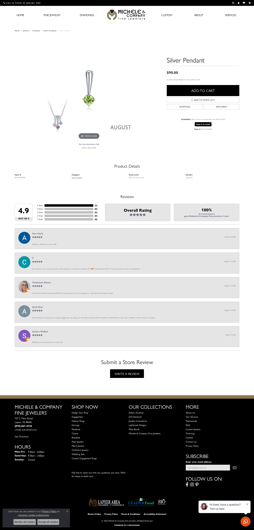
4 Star (40, 209)
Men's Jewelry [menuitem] (78, 445)
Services (230, 15)
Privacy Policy (192, 445)
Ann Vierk (37, 233)
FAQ (188, 425)
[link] (21, 3)
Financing (190, 433)
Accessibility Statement (155, 514)
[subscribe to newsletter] (234, 468)
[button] (233, 3)
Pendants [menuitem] (76, 429)
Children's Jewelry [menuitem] (80, 450)
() (96, 205)
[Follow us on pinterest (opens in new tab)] (197, 484)
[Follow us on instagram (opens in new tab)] (192, 484)
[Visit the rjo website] (161, 502)
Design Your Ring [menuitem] (80, 412)
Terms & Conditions (130, 514)
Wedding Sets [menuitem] (78, 454)
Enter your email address (198, 462)
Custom (166, 15)
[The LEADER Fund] (141, 502)
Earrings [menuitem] (75, 425)
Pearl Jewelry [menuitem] (78, 441)
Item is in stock (203, 124)
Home (20, 15)
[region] (89, 88)
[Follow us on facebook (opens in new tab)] (187, 484)
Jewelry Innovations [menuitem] (138, 421)
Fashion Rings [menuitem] (78, 421)
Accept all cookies (48, 521)
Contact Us (191, 441)
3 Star (40, 212)
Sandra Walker (40, 331)
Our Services (192, 416)
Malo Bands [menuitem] (134, 429)
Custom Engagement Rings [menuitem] (84, 458)
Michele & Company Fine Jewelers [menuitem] (144, 433)
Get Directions (22, 436)
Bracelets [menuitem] (76, 437)
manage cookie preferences (33, 515)
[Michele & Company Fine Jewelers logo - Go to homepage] (127, 14)
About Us (190, 412)
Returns (221, 106)
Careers (189, 437)
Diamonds (87, 15)
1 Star (40, 219)
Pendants (36, 31)
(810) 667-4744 (89, 147)
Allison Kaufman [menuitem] (136, 412)
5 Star (40, 205)
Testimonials (191, 421)
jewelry (26, 31)
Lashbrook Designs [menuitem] (137, 425)
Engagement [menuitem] (77, 416)
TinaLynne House (41, 282)
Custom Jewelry (193, 429)
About (198, 15)
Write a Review (127, 373)
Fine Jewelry (52, 15)
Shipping (184, 106)
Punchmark (133, 525)
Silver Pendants (49, 31)
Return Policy (94, 514)
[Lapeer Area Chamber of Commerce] (106, 502)
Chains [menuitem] (75, 433)
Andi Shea (37, 307)
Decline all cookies (25, 521)
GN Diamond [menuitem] (135, 416)
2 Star (40, 215)
